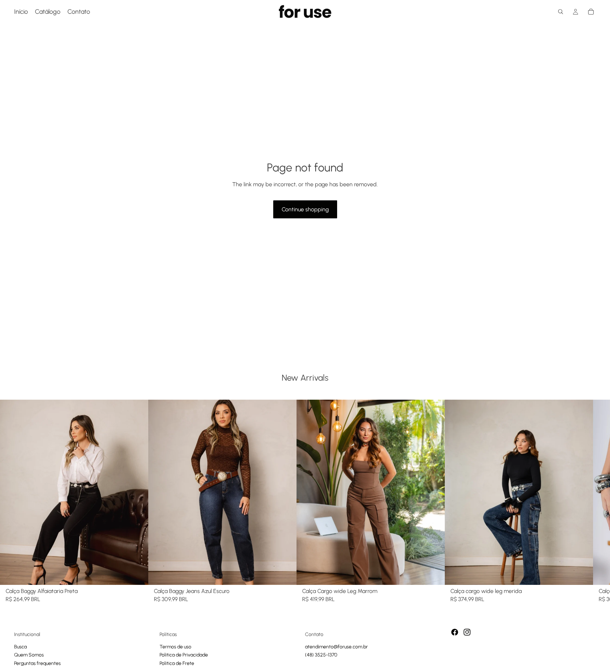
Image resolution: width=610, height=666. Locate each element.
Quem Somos (29, 655)
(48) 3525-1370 (321, 655)
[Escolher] (137, 574)
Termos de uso (175, 647)
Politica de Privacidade (184, 655)
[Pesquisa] (560, 11)
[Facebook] (454, 632)
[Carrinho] (591, 11)
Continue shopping (305, 209)
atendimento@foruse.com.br (336, 647)
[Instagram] (467, 632)
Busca (20, 647)
